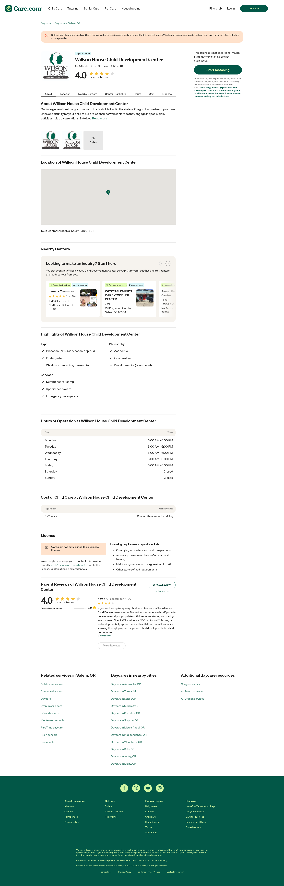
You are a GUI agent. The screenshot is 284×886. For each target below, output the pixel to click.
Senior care (151, 832)
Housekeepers (152, 822)
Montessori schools (52, 720)
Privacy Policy (124, 872)
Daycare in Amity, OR (123, 756)
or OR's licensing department (67, 565)
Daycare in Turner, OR (124, 691)
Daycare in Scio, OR (122, 749)
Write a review (162, 584)
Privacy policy (71, 822)
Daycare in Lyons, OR (123, 763)
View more (104, 635)
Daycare (46, 698)
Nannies (149, 811)
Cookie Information (175, 872)
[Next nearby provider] (168, 263)
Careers (68, 811)
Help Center (111, 816)
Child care (150, 816)
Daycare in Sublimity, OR (125, 705)
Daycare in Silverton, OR (125, 713)
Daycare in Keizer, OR (123, 698)
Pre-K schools (49, 734)
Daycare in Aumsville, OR (126, 684)
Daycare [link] (46, 23)
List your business (195, 811)
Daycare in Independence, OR (129, 734)
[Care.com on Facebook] (124, 788)
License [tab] (167, 93)
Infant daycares (50, 713)
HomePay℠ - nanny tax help (200, 806)
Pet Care (110, 8)
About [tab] (48, 93)
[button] (231, 9)
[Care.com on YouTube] (148, 788)
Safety (108, 806)
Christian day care (51, 691)
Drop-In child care (51, 705)
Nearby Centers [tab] (87, 93)
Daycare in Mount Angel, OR (128, 727)
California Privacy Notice (149, 872)
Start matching (218, 70)
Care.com (133, 270)
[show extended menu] (275, 8)
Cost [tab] (151, 93)
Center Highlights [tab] (115, 93)
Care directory (193, 827)
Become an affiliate (196, 822)
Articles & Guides (114, 811)
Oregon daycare (190, 684)
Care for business (195, 816)
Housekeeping (131, 8)
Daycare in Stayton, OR (125, 720)
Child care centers (52, 684)
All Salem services (192, 691)
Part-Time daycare (52, 727)
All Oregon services (192, 698)
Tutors (148, 827)
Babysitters (151, 806)
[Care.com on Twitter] (136, 788)
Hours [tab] (137, 93)
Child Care (55, 8)
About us (69, 806)
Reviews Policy (162, 591)
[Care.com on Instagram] (160, 788)
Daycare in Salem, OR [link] (68, 23)
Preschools (47, 742)
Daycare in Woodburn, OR (126, 742)
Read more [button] (99, 118)
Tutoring (73, 8)
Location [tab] (65, 93)
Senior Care (91, 8)
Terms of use (71, 816)
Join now (254, 8)
